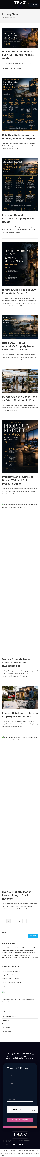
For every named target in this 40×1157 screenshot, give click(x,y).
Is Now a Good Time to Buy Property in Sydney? (16, 955)
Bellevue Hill (5, 1020)
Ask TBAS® (33, 5)
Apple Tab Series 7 (12, 975)
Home (4, 17)
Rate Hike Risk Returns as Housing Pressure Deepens (18, 950)
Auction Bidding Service (9, 1016)
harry (3, 971)
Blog (3, 1024)
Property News (6, 1031)
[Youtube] (14, 1144)
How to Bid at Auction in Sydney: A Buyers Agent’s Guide (18, 55)
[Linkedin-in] (20, 1144)
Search (4, 932)
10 (35, 921)
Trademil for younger (13, 986)
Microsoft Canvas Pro (13, 971)
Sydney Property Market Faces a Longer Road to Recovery (16, 895)
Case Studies (6, 1028)
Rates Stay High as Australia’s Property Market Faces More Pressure (18, 346)
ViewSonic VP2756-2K (14, 982)
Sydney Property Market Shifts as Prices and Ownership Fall (16, 662)
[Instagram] (23, 1144)
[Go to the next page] (35, 925)
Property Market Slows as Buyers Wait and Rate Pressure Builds (17, 480)
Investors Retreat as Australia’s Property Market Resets (18, 218)
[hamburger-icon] (20, 6)
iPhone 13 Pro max (13, 978)
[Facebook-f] (17, 1144)
